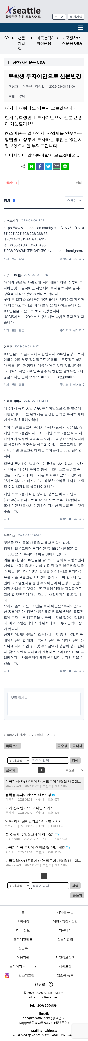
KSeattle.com (53, 993)
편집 (14, 258)
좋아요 (11, 183)
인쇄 (79, 183)
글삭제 (77, 746)
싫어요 (78, 258)
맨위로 (40, 984)
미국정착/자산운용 (45, 40)
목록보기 (12, 746)
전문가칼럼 (21, 43)
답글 (21, 258)
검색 (75, 760)
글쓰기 (10, 770)
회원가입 (76, 16)
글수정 (62, 746)
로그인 (59, 16)
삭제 (6, 258)
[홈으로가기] (23, 12)
